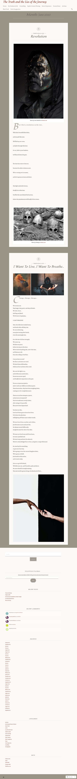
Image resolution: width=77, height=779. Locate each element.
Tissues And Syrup (8, 593)
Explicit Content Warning (33, 6)
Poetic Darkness (8, 737)
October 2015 (7, 704)
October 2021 (7, 661)
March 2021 (7, 670)
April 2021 (7, 668)
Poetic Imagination (15, 9)
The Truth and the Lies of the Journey (24, 2)
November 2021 (7, 659)
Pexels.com (44, 120)
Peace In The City (8, 600)
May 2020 (7, 687)
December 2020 (7, 676)
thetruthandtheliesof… (13, 616)
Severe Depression (46, 6)
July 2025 (6, 646)
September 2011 (7, 710)
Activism (64, 6)
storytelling (7, 744)
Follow (33, 580)
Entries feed (7, 762)
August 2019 (7, 693)
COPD (6, 728)
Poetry (4, 6)
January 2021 (7, 674)
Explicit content (8, 731)
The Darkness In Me (13, 6)
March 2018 (7, 699)
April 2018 (7, 697)
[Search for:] (72, 9)
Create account (7, 758)
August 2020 (7, 684)
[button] (22, 284)
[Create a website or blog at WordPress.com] (3, 777)
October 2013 (7, 708)
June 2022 (6, 653)
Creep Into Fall (7, 594)
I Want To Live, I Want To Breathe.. (38, 266)
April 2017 (7, 701)
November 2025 (7, 644)
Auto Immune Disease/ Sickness (10, 724)
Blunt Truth (6, 9)
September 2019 (8, 691)
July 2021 (6, 663)
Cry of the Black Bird (8, 729)
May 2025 (6, 648)
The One (19, 616)
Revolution (38, 36)
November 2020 (8, 678)
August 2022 (7, 652)
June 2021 (6, 665)
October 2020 (7, 680)
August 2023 (7, 650)
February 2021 (7, 672)
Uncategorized (7, 746)
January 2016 (7, 702)
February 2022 (7, 657)
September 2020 (8, 682)
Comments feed (7, 764)
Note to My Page (8, 733)
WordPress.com (8, 766)
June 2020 (7, 685)
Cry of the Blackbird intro (9, 598)
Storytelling (23, 6)
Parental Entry (56, 6)
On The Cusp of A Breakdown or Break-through (13, 596)
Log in (6, 760)
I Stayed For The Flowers (19, 612)
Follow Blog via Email (32, 571)
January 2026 (7, 642)
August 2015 (7, 706)
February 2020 (7, 689)
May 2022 (6, 655)
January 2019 (7, 695)
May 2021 (6, 667)
